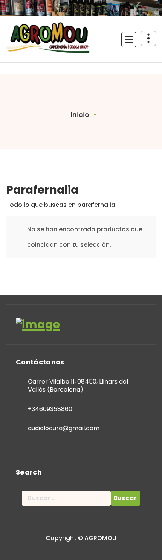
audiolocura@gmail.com (63, 428)
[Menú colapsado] (128, 39)
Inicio (79, 114)
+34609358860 (50, 409)
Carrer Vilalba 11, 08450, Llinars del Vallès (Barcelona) (78, 385)
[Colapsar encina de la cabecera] (148, 38)
